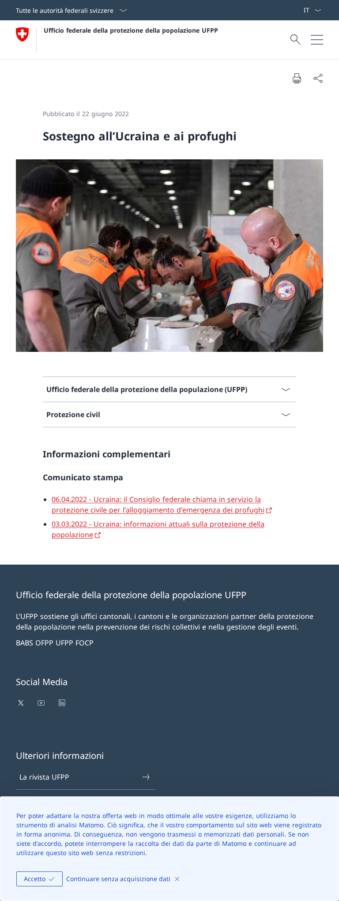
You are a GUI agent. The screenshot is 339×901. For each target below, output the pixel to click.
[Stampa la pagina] (296, 78)
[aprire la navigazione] (317, 39)
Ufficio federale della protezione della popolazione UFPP (131, 30)
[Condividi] (317, 78)
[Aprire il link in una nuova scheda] (21, 702)
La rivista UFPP (44, 777)
